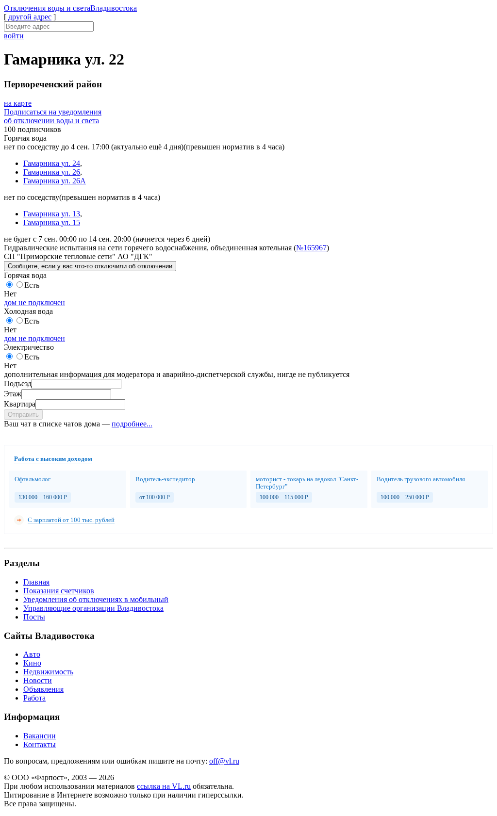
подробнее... (132, 424)
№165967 (311, 248)
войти (14, 36)
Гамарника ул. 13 (51, 214)
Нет (10, 294)
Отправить (23, 414)
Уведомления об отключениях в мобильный (95, 599)
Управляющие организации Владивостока (93, 608)
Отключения (70, 8)
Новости (37, 680)
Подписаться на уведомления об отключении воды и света (52, 116)
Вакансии (39, 736)
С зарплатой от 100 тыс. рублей (71, 519)
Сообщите (90, 266)
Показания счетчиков (58, 591)
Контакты (39, 744)
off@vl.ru (224, 761)
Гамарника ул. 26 (51, 172)
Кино (32, 663)
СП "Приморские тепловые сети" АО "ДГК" (78, 256)
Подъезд (18, 383)
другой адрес (29, 17)
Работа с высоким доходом (53, 458)
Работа (34, 698)
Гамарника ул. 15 (51, 222)
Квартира (19, 404)
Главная (36, 582)
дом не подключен (34, 302)
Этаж (12, 394)
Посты (34, 617)
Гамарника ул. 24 (51, 163)
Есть (31, 285)
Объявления (43, 689)
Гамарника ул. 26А (54, 181)
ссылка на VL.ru (164, 786)
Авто (31, 654)
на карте (18, 103)
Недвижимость (48, 672)
